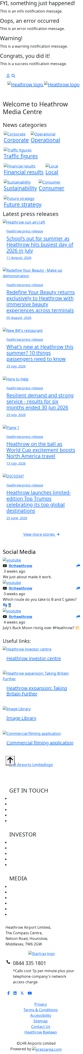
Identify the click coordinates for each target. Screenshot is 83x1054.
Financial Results (23, 853)
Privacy (40, 1004)
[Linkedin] (16, 993)
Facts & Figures (22, 908)
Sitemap (40, 1021)
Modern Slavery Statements (33, 914)
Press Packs (19, 892)
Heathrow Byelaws (40, 1032)
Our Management (25, 847)
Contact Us (40, 1026)
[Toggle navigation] (12, 95)
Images (15, 897)
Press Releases (22, 886)
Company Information (28, 842)
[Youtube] (32, 993)
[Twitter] (24, 993)
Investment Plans (24, 864)
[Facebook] (10, 993)
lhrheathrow (20, 565)
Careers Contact (23, 798)
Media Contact (22, 815)
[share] (78, 565)
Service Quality (22, 859)
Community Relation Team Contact (39, 803)
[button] (8, 75)
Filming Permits (22, 820)
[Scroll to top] (10, 760)
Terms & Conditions (41, 1009)
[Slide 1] (37, 94)
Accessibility (40, 1015)
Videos (15, 903)
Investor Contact (23, 809)
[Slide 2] (45, 94)
